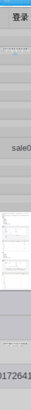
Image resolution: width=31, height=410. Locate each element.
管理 (16, 54)
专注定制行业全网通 (7, 0)
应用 (14, 54)
